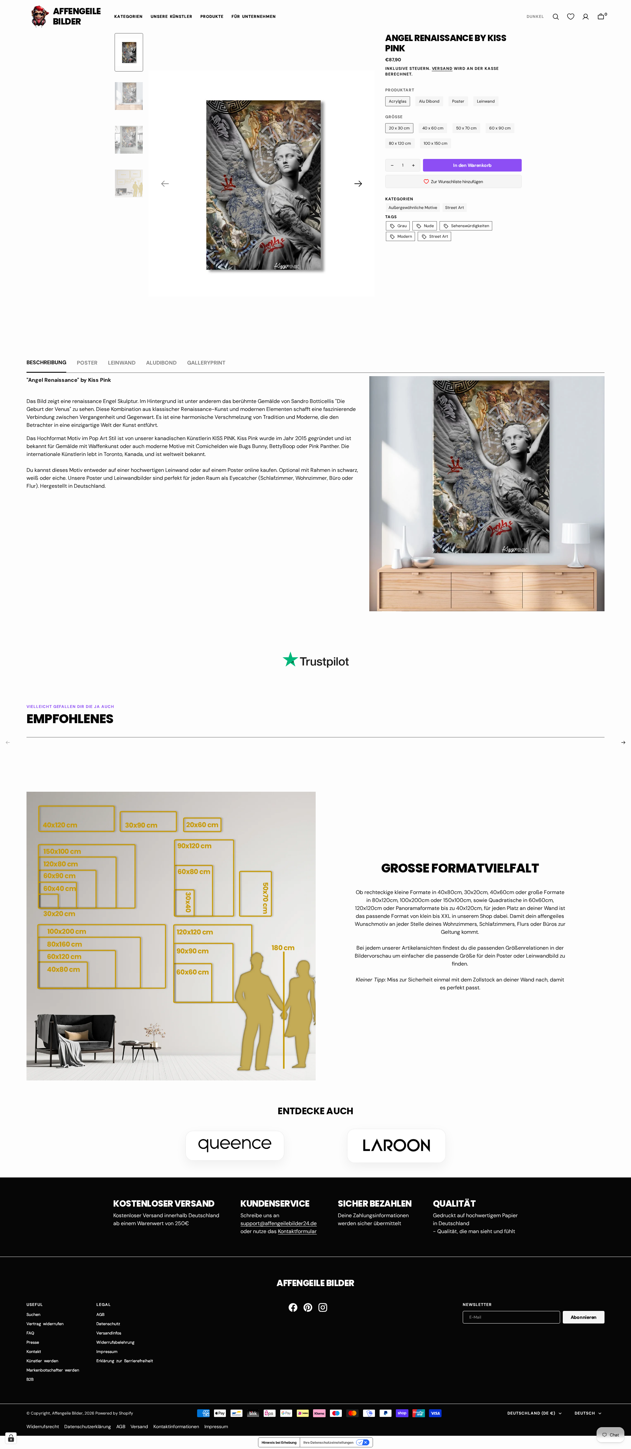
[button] (601, 17)
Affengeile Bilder (67, 1413)
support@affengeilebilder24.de (278, 1223)
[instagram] (323, 1307)
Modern (404, 236)
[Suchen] (555, 17)
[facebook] (293, 1307)
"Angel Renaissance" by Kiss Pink (68, 379)
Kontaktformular (297, 1231)
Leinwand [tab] (121, 362)
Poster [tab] (87, 362)
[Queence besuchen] (234, 1146)
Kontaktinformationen (176, 1426)
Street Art (454, 207)
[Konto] (585, 17)
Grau (402, 225)
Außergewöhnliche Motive (413, 207)
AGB (120, 1426)
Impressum (216, 1426)
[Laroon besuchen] (396, 1146)
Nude (429, 225)
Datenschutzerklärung (87, 1426)
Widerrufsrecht (42, 1426)
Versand (442, 68)
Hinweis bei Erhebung (279, 1442)
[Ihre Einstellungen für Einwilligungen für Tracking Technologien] (11, 1438)
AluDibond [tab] (161, 362)
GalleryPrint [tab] (206, 362)
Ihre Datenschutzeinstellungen (328, 1442)
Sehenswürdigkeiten (470, 225)
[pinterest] (308, 1307)
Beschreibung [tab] (46, 362)
